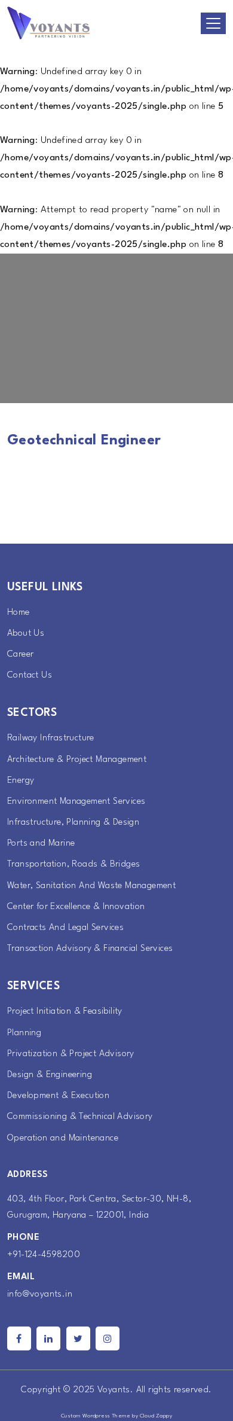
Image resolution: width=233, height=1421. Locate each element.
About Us (25, 633)
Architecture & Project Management (76, 759)
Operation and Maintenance (62, 1138)
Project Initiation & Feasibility (64, 1011)
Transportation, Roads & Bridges (73, 864)
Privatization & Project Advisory (70, 1054)
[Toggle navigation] (213, 23)
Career (20, 654)
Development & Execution (58, 1095)
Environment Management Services (76, 801)
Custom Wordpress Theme (96, 1416)
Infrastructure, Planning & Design (73, 822)
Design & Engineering (49, 1075)
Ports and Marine (41, 843)
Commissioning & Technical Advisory (80, 1116)
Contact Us (29, 675)
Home (18, 612)
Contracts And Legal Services (65, 927)
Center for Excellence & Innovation (76, 906)
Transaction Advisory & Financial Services (90, 948)
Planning (24, 1033)
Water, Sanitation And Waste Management (91, 886)
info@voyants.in (39, 1294)
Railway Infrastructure (50, 738)
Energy (20, 780)
